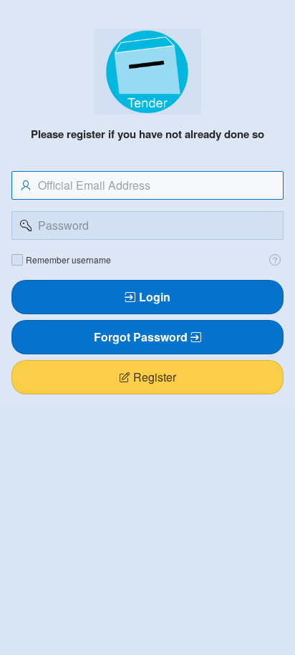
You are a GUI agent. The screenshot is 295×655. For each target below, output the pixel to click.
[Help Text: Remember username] (275, 259)
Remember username (68, 260)
